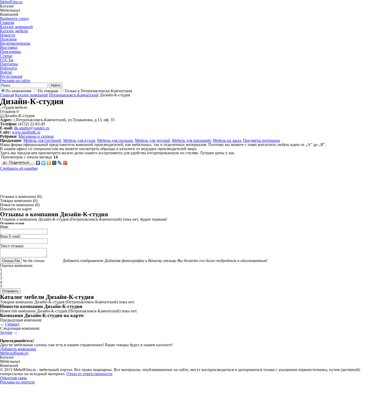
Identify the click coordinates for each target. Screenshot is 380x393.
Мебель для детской (152, 140)
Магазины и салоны (36, 136)
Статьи (6, 55)
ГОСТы (6, 60)
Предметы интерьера (261, 140)
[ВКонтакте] (38, 162)
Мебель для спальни (115, 140)
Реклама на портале (17, 382)
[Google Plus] (65, 162)
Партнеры (9, 64)
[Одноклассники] (49, 162)
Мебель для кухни (79, 140)
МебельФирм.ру (14, 353)
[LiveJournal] (60, 162)
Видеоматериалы (15, 43)
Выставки (9, 47)
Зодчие (6, 332)
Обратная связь (13, 378)
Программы (10, 51)
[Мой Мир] (54, 162)
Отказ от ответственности (89, 374)
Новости (7, 35)
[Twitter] (43, 162)
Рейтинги (8, 68)
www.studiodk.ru (26, 132)
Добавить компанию (18, 349)
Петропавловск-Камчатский (74, 95)
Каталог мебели (14, 31)
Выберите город (14, 18)
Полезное (8, 39)
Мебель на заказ (227, 140)
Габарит (12, 324)
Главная (7, 22)
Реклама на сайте (15, 80)
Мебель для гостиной (42, 140)
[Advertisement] (94, 182)
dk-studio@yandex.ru (31, 128)
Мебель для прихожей (191, 140)
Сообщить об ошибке (19, 168)
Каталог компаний (16, 27)
